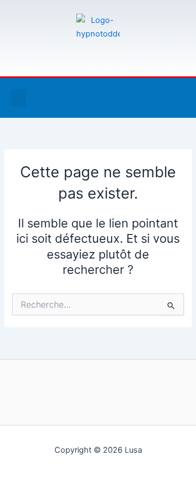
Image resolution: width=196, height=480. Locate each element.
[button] (18, 98)
